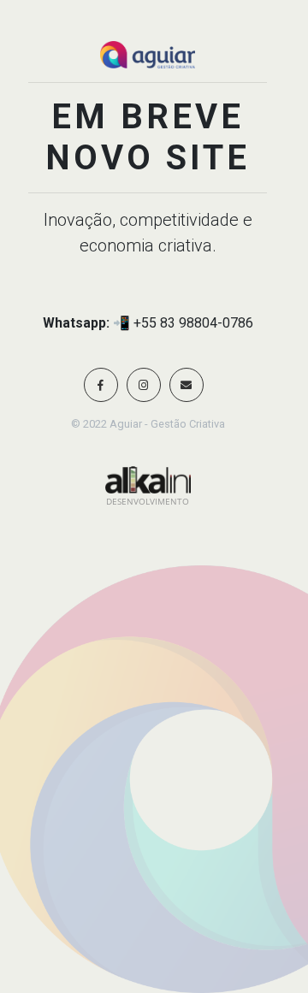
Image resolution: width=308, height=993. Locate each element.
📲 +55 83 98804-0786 (183, 323)
